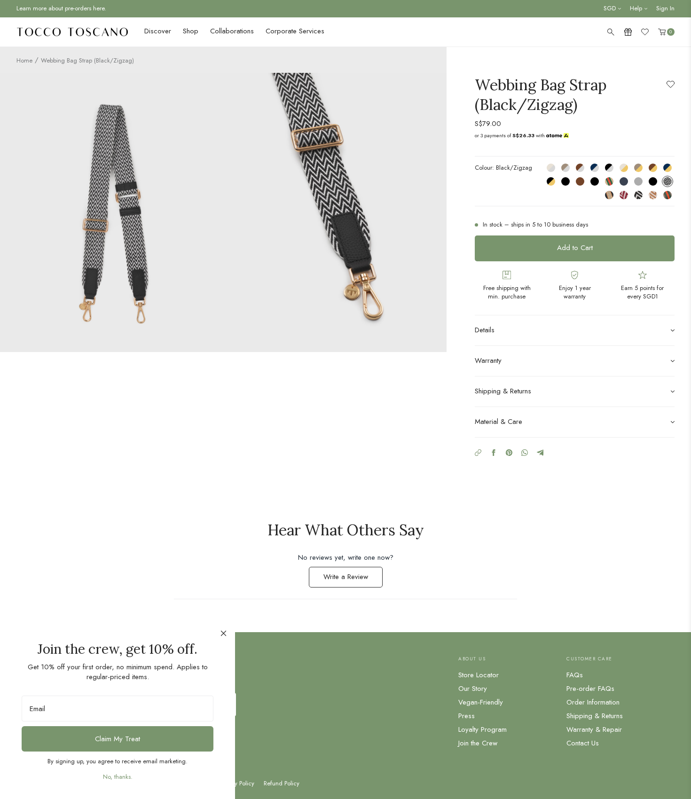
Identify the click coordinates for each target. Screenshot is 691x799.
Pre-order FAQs (590, 688)
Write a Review (353, 579)
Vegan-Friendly (480, 702)
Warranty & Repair (594, 729)
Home (24, 60)
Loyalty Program (482, 729)
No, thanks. (118, 776)
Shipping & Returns (594, 716)
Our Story (472, 688)
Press (466, 716)
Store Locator (478, 675)
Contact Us (582, 743)
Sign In (665, 8)
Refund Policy (281, 783)
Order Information (593, 702)
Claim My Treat (117, 739)
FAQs (574, 675)
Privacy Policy (236, 783)
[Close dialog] (223, 633)
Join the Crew (477, 743)
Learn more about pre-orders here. (61, 8)
